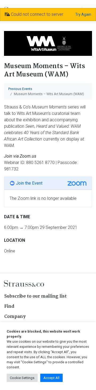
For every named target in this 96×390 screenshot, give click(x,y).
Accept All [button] (51, 378)
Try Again (83, 14)
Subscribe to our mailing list (35, 296)
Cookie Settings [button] (22, 378)
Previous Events (20, 89)
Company (15, 316)
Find (9, 306)
